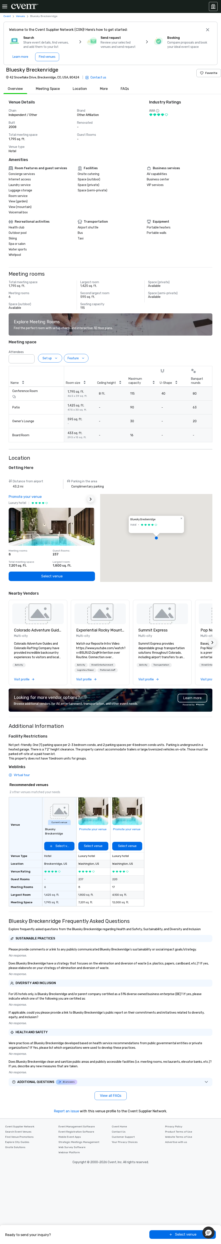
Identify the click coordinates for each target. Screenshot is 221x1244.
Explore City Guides (17, 1142)
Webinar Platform (69, 1152)
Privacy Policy (173, 1126)
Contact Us (119, 1131)
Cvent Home (119, 1126)
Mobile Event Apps (69, 1136)
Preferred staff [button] (107, 670)
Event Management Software (76, 1126)
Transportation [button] (161, 665)
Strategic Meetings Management (78, 1142)
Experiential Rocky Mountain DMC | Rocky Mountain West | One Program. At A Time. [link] (100, 630)
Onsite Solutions (15, 1147)
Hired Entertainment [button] (102, 665)
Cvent (7, 16)
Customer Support (123, 1136)
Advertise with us (176, 1142)
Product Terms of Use (178, 1131)
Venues (20, 16)
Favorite (211, 73)
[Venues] (213, 6)
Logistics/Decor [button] (85, 670)
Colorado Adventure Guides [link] (38, 630)
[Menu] (4, 6)
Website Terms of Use (178, 1136)
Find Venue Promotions (19, 1136)
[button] (30, 357)
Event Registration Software (76, 1131)
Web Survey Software (71, 1147)
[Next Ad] (90, 499)
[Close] (207, 29)
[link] (38, 613)
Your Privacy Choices (125, 1142)
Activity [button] (19, 665)
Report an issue (66, 1111)
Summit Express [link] (152, 630)
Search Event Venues (18, 1131)
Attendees (16, 352)
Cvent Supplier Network (19, 1126)
